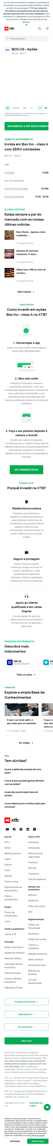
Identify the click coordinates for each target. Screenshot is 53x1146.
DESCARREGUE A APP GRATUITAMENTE (28, 126)
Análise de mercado (15, 952)
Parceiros (33, 862)
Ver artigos (25, 742)
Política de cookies (37, 1135)
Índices (8, 864)
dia (7, 108)
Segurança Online (13, 987)
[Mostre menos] (26, 25)
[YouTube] (7, 829)
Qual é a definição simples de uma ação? (23, 771)
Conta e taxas (12, 881)
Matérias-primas (13, 853)
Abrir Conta (26, 1040)
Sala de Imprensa (37, 879)
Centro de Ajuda (13, 972)
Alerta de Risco (35, 959)
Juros (7, 921)
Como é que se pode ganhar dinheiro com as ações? (24, 782)
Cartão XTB (10, 934)
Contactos (33, 873)
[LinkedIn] (28, 829)
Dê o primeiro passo (26, 469)
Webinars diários (13, 958)
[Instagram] (34, 829)
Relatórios (33, 900)
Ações (8, 847)
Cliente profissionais (11, 898)
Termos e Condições (33, 946)
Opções (8, 875)
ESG (30, 911)
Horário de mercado (14, 196)
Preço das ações (36, 906)
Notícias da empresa (34, 972)
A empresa (33, 842)
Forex (7, 870)
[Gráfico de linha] (40, 108)
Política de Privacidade (34, 926)
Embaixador (34, 847)
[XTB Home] (8, 28)
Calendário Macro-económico (14, 965)
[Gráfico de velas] (45, 108)
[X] (21, 829)
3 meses (33, 108)
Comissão (10, 172)
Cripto (8, 858)
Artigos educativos (14, 947)
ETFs (7, 842)
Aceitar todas (38, 1141)
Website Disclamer (37, 953)
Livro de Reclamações (35, 981)
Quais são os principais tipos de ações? (21, 794)
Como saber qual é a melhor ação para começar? (25, 805)
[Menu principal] (47, 28)
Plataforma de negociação (35, 855)
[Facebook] (14, 829)
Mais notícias (25, 291)
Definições (15, 1141)
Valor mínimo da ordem (16, 188)
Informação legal (37, 965)
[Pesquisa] (39, 28)
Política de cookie (37, 939)
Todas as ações (25, 674)
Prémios (32, 867)
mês (25, 108)
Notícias (32, 894)
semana (16, 108)
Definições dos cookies (36, 1104)
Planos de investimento (11, 914)
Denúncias (33, 933)
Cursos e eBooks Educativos (13, 980)
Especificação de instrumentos (13, 889)
